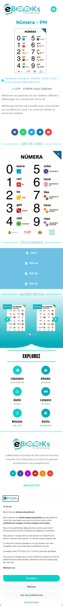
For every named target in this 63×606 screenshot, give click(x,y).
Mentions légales (31, 602)
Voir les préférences (31, 595)
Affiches (35, 78)
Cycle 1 (54, 78)
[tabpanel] (16, 318)
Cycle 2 (8, 82)
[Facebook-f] (20, 473)
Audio (17, 400)
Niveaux (17, 421)
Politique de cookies (28, 551)
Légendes (17, 379)
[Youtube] (35, 473)
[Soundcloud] (43, 473)
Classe (45, 78)
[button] (54, 9)
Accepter (31, 578)
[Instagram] (28, 473)
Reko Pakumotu (31, 82)
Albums (46, 379)
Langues (46, 400)
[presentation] (26, 334)
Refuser (31, 586)
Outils (17, 82)
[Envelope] (50, 473)
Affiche (7, 306)
